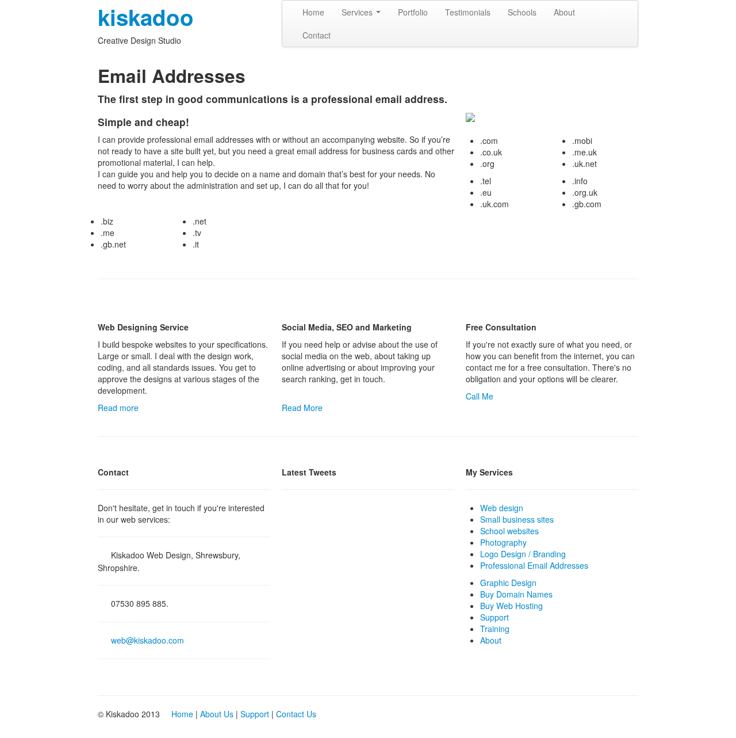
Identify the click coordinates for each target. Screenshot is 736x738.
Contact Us (296, 714)
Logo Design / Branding (523, 554)
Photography (503, 542)
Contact (316, 35)
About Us (216, 714)
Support (494, 617)
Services (358, 12)
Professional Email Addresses (534, 565)
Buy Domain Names (516, 594)
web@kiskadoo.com (147, 640)
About (564, 12)
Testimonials (467, 12)
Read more (118, 407)
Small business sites (517, 519)
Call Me (479, 396)
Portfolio (413, 12)
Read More (302, 407)
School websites (509, 531)
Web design (501, 507)
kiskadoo (146, 17)
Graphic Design (508, 582)
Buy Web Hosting (511, 605)
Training (494, 628)
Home (313, 12)
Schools (522, 12)
